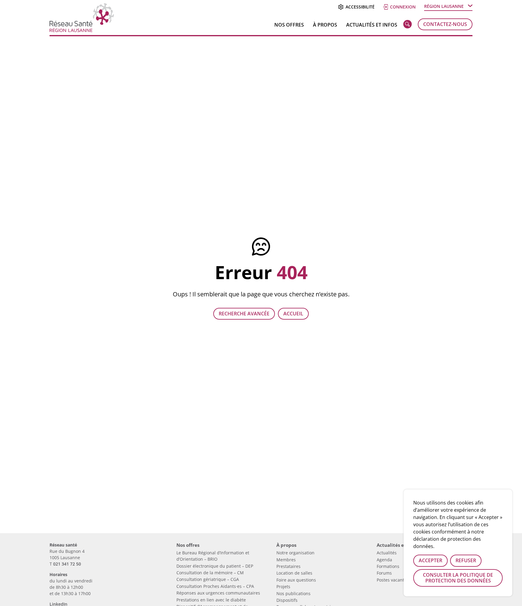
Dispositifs (287, 600)
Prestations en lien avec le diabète (211, 600)
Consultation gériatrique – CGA (207, 579)
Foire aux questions (296, 580)
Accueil (293, 313)
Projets (283, 586)
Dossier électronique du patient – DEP (214, 566)
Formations (388, 566)
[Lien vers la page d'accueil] (82, 30)
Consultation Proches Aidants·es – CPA (215, 586)
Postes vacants (391, 580)
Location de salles (294, 573)
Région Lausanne (444, 6)
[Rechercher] (407, 25)
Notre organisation (295, 553)
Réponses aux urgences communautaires (218, 593)
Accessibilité (360, 7)
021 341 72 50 (67, 564)
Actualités (387, 553)
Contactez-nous (445, 24)
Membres (286, 559)
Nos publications (293, 593)
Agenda (384, 559)
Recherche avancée (244, 313)
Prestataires (288, 566)
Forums (384, 573)
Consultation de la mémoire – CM (210, 572)
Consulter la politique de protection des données (458, 578)
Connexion (403, 7)
